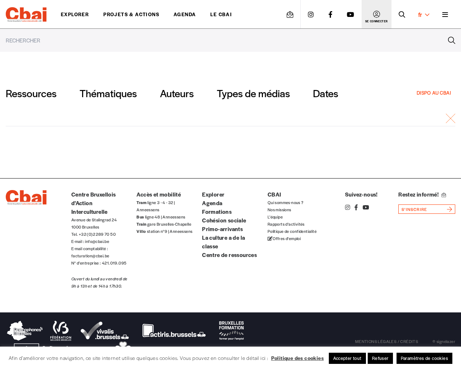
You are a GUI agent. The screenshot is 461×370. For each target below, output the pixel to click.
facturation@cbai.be (90, 255)
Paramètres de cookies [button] (424, 358)
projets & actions (131, 14)
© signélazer (444, 341)
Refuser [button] (380, 358)
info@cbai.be (97, 241)
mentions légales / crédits (386, 341)
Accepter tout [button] (347, 358)
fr (420, 14)
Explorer (75, 14)
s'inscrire (414, 209)
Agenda (185, 14)
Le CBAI (221, 14)
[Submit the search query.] (451, 40)
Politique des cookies (297, 357)
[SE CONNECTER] (376, 14)
